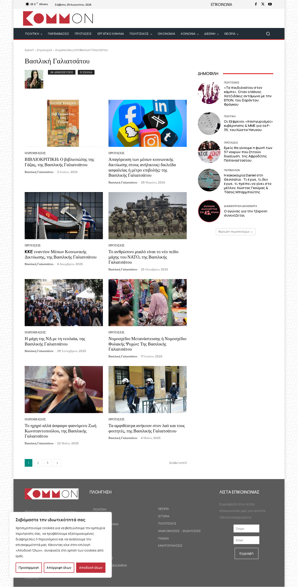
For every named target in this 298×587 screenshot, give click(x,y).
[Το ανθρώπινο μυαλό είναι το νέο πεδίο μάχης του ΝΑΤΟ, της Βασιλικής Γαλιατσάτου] (147, 215)
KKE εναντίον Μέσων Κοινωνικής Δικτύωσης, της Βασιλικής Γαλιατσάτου (60, 254)
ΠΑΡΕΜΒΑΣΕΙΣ (35, 153)
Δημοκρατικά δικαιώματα (240, 206)
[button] (267, 33)
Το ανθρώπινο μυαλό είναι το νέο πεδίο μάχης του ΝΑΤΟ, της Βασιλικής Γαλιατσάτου (143, 257)
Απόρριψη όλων (59, 567)
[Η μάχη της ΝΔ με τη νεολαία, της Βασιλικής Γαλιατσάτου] (64, 302)
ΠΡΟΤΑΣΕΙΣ (116, 153)
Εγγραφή (247, 553)
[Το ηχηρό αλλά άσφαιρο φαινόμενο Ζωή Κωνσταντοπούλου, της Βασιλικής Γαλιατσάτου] (64, 389)
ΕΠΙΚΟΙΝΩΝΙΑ (221, 4)
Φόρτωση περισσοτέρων (234, 232)
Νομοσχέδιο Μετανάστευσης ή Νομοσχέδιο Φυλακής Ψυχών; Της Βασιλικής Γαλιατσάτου (147, 344)
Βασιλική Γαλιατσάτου (39, 172)
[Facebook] (255, 4)
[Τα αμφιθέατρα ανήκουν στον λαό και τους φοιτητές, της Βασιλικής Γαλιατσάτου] (147, 389)
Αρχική (29, 50)
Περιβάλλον (232, 170)
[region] (60, 545)
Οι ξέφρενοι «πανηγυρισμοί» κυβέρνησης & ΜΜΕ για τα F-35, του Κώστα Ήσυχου (248, 125)
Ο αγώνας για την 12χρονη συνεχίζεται (245, 213)
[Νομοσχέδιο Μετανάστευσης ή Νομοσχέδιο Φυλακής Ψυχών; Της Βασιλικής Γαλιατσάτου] (147, 302)
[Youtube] (269, 4)
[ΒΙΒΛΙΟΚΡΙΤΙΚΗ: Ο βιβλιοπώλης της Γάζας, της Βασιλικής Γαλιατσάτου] (64, 123)
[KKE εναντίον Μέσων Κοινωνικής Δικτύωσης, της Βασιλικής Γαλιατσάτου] (64, 215)
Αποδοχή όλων (90, 567)
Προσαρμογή (29, 567)
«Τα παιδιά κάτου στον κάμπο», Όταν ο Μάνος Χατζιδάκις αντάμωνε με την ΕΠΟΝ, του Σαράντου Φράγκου (248, 96)
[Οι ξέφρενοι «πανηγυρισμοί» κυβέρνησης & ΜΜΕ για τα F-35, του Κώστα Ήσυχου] (209, 123)
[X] (262, 4)
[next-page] (57, 463)
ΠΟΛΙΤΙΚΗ (230, 116)
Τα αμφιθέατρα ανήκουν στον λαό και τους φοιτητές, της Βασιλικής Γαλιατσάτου (146, 428)
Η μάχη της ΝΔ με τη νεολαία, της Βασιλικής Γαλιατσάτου (55, 341)
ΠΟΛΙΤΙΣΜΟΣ (231, 82)
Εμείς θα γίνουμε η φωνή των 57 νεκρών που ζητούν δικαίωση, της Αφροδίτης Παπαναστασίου (248, 154)
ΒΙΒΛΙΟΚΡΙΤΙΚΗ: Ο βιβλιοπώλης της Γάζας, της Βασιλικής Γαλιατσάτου (59, 162)
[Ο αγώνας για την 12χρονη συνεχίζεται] (209, 211)
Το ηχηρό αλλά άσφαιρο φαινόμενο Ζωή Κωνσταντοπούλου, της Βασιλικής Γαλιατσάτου (60, 431)
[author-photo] (36, 79)
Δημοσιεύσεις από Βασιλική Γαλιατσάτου (81, 50)
